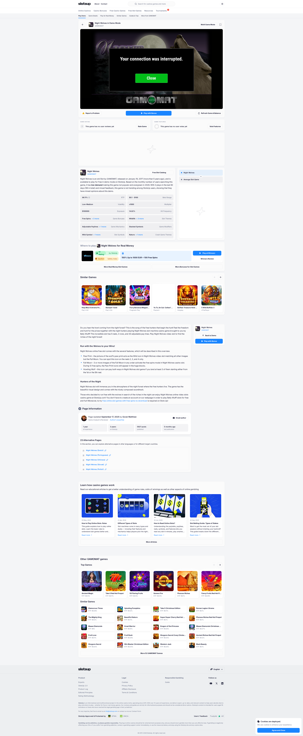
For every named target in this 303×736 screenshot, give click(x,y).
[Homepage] (84, 3)
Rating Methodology (86, 696)
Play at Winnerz (209, 253)
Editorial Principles (85, 692)
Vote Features (215, 126)
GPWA (113, 716)
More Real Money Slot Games (115, 267)
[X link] (216, 683)
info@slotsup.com (111, 711)
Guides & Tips (133, 16)
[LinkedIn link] (222, 683)
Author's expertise (117, 420)
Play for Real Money (107, 16)
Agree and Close (278, 730)
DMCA (125, 716)
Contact (104, 4)
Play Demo (82, 16)
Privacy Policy (127, 686)
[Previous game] (214, 277)
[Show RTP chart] (89, 197)
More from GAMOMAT (148, 16)
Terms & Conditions (129, 692)
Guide (167, 682)
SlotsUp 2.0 (82, 686)
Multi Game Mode (208, 25)
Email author (181, 418)
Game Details (93, 16)
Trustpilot (217, 716)
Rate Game (142, 126)
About (96, 4)
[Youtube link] (211, 683)
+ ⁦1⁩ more (102, 227)
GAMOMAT (91, 174)
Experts (81, 682)
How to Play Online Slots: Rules (94, 523)
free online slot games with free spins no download (124, 401)
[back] (82, 24)
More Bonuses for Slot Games (187, 267)
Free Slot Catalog (159, 172)
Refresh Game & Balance (211, 113)
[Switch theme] (222, 4)
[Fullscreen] (220, 24)
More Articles (151, 542)
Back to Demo (210, 335)
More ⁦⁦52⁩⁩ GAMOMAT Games (151, 653)
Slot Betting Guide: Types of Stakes (204, 523)
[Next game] (220, 277)
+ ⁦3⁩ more (95, 219)
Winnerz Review (207, 259)
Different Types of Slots (127, 523)
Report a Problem (93, 113)
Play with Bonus (150, 113)
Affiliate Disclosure (129, 689)
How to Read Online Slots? (164, 523)
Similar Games (122, 16)
